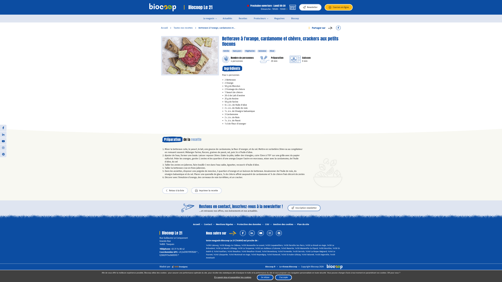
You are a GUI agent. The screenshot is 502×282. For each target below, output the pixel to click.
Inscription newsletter (306, 208)
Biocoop (295, 18)
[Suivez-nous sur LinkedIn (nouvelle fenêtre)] (3, 134)
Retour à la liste (176, 190)
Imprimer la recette (208, 190)
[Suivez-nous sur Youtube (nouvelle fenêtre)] (3, 141)
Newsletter (312, 7)
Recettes (243, 18)
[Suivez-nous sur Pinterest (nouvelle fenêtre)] (3, 154)
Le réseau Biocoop (288, 266)
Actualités (227, 18)
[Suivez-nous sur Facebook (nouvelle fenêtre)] (3, 128)
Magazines (279, 18)
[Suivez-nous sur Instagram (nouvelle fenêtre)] (3, 147)
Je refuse (265, 277)
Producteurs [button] (260, 18)
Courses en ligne (341, 7)
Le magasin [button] (208, 18)
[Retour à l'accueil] (162, 7)
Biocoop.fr (270, 266)
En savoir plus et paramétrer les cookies (232, 277)
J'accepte (283, 277)
